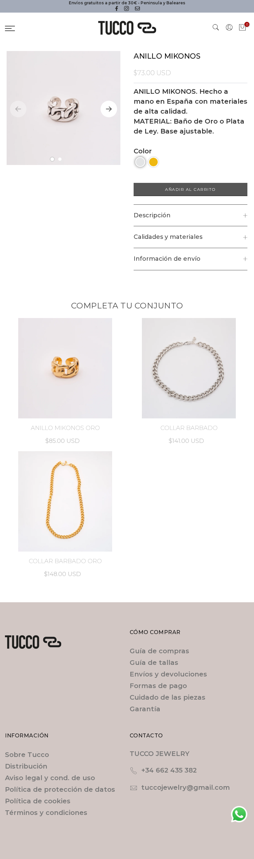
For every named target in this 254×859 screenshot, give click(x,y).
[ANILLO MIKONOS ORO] (65, 368)
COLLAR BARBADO (189, 428)
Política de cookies (37, 801)
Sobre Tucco (27, 755)
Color (143, 151)
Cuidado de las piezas (167, 697)
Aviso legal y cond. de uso (50, 778)
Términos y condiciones (46, 813)
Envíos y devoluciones (168, 674)
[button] (52, 159)
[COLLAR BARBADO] (188, 368)
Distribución (26, 766)
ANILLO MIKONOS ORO (65, 428)
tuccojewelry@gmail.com (185, 787)
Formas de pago (158, 686)
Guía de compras (159, 651)
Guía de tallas (154, 663)
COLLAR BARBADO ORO (65, 561)
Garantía (145, 709)
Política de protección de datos (60, 789)
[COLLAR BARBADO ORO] (65, 501)
